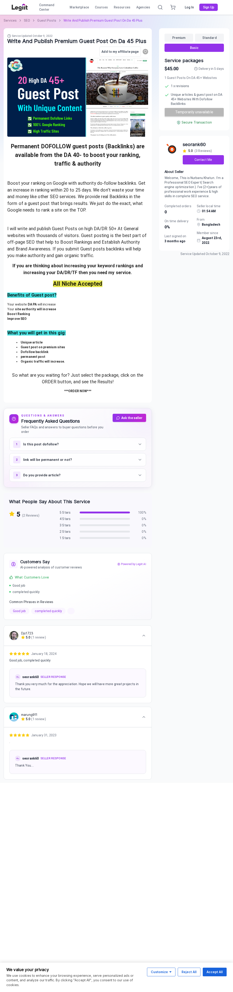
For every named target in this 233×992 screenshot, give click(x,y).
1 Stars (65, 538)
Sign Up (208, 7)
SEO (27, 20)
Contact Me (203, 160)
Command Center (47, 7)
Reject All (189, 972)
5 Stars (65, 512)
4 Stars (65, 519)
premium (179, 38)
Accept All (215, 972)
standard (209, 38)
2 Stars (65, 531)
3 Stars (65, 525)
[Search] (160, 7)
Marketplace (79, 7)
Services (10, 20)
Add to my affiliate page (120, 51)
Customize (159, 972)
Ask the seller (131, 418)
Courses (101, 7)
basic (194, 48)
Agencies (143, 7)
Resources (122, 7)
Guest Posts (46, 20)
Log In (189, 7)
